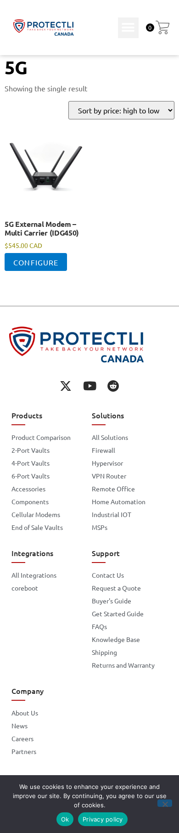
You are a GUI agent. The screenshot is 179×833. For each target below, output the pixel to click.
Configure (35, 262)
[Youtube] (89, 386)
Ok (65, 819)
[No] (164, 803)
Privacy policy (103, 819)
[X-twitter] (66, 386)
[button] (128, 27)
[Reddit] (113, 386)
